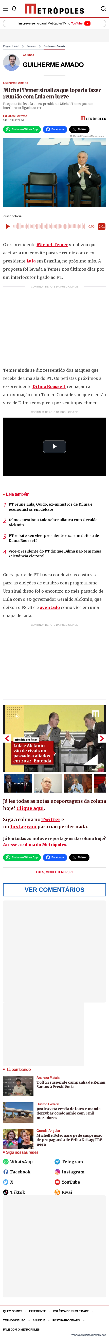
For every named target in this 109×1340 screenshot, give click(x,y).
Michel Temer (52, 244)
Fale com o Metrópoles (21, 1329)
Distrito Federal (48, 1104)
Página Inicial (11, 46)
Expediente (37, 1311)
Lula (30, 261)
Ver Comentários (54, 889)
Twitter (50, 819)
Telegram (72, 1161)
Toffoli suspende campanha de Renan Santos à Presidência (71, 1084)
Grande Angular (48, 1131)
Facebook (20, 1171)
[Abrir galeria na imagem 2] (48, 783)
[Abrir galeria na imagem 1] (54, 738)
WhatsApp (21, 1161)
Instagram (23, 827)
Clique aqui (30, 808)
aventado (50, 607)
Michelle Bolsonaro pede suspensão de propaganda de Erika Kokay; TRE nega (69, 1140)
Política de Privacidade (71, 1311)
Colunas (31, 46)
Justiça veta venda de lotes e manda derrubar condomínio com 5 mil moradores (69, 1113)
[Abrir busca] (103, 9)
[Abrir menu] (5, 9)
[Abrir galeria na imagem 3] (78, 783)
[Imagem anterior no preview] (7, 738)
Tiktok (17, 1192)
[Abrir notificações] (14, 9)
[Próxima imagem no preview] (102, 738)
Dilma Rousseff (49, 386)
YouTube (71, 1182)
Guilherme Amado (54, 46)
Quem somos (12, 1311)
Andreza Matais (48, 1078)
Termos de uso (14, 1320)
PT (71, 872)
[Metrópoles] (54, 9)
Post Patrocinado (66, 1320)
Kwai (67, 1192)
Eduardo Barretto (15, 116)
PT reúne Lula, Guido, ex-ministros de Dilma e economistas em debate (51, 507)
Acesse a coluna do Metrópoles (34, 844)
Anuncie (39, 1320)
